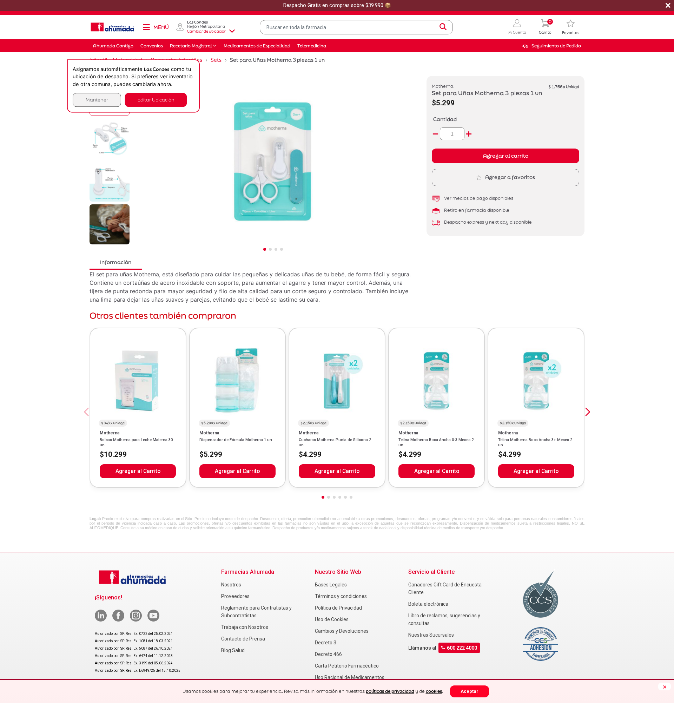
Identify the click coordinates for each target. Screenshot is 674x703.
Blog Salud (233, 650)
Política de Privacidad (338, 608)
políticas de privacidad (390, 691)
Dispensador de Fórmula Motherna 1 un (235, 440)
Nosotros (231, 584)
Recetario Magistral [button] (191, 46)
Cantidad (445, 119)
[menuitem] (551, 46)
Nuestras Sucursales (431, 635)
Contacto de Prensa (243, 639)
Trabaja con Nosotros (244, 627)
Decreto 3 (325, 642)
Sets (216, 60)
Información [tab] (115, 262)
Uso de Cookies (332, 619)
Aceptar (469, 691)
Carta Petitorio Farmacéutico (347, 666)
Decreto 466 (328, 654)
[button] (517, 27)
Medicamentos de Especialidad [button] (257, 46)
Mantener (97, 100)
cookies (434, 691)
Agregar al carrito (505, 155)
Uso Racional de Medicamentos (349, 677)
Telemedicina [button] (311, 46)
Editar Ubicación (156, 100)
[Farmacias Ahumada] (112, 27)
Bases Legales (331, 584)
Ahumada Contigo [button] (113, 46)
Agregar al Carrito (137, 471)
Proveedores (235, 596)
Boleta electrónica (428, 604)
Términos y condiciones (341, 596)
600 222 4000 (462, 648)
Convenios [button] (151, 46)
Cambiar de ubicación (206, 31)
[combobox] (356, 27)
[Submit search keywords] (443, 27)
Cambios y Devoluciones (342, 631)
